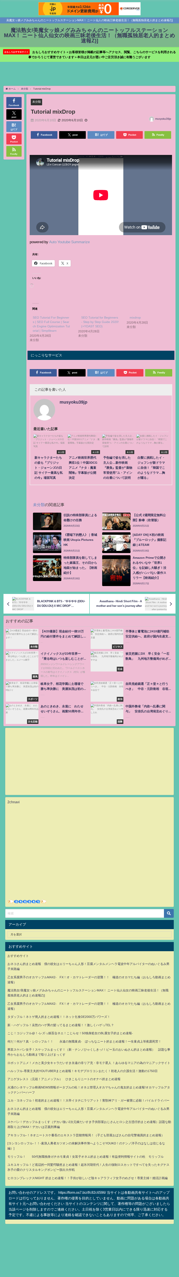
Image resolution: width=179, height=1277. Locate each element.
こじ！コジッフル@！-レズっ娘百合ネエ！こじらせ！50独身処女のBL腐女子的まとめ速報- (70, 1033)
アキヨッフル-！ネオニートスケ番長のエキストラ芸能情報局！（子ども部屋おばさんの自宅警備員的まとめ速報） (85, 1135)
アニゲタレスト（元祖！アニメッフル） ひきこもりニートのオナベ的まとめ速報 (63, 1079)
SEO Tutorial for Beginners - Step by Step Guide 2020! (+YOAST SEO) (100, 322)
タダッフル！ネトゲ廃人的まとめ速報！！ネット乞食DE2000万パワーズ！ (58, 1016)
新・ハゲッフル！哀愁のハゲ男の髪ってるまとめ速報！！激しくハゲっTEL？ (60, 1025)
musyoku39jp (163, 119)
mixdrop (135, 317)
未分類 (36, 101)
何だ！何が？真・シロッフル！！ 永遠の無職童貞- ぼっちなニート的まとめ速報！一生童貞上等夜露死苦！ (84, 1041)
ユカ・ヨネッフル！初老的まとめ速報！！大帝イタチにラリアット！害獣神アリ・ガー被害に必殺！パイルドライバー (88, 1100)
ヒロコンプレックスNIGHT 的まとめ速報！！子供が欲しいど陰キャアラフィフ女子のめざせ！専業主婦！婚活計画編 (87, 1178)
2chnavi (13, 802)
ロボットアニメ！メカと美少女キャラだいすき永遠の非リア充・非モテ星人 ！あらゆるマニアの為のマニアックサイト (88, 1062)
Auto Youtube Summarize (69, 242)
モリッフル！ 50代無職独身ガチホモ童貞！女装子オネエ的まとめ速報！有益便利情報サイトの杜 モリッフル (85, 1156)
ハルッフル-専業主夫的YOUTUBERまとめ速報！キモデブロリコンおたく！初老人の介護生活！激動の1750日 (82, 1070)
